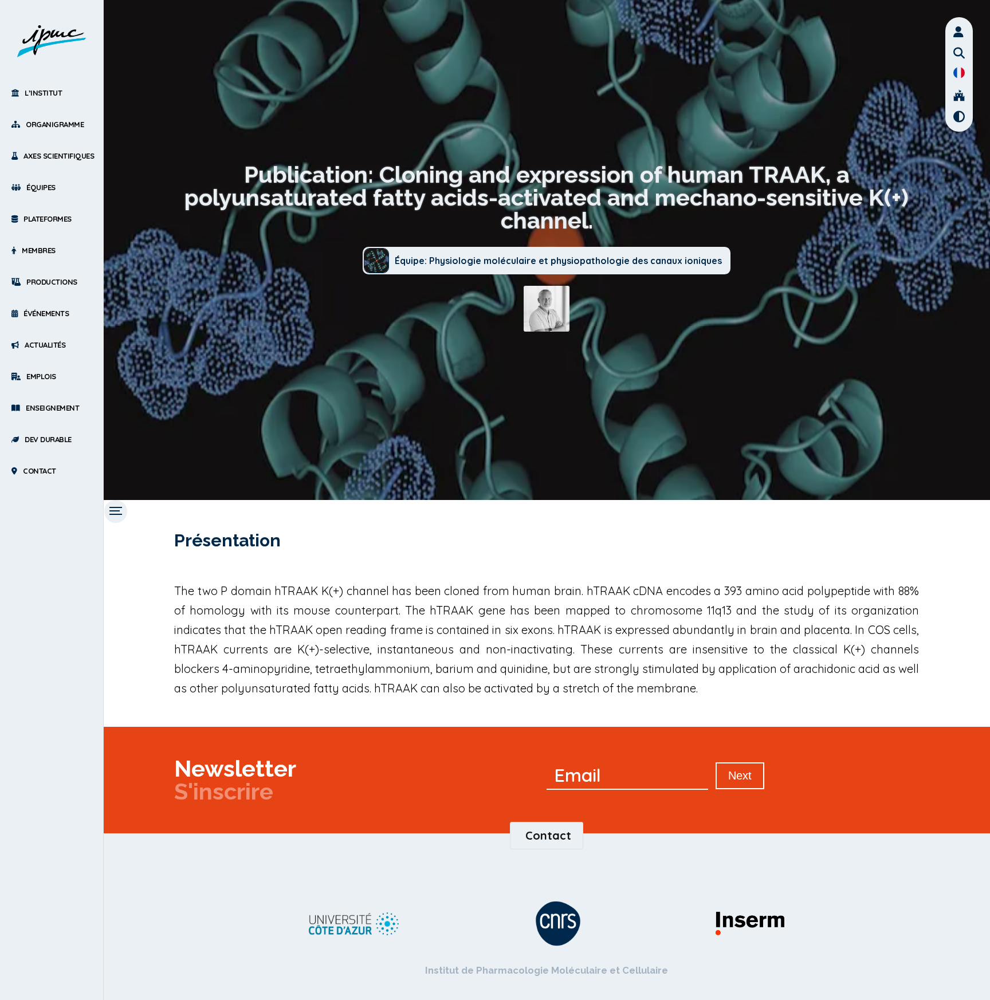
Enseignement (52, 407)
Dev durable (48, 439)
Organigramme (55, 124)
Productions (51, 281)
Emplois (41, 376)
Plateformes (47, 218)
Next (740, 775)
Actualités (45, 344)
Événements (46, 313)
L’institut (43, 92)
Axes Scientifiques (58, 155)
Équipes (41, 187)
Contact (39, 470)
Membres (39, 250)
